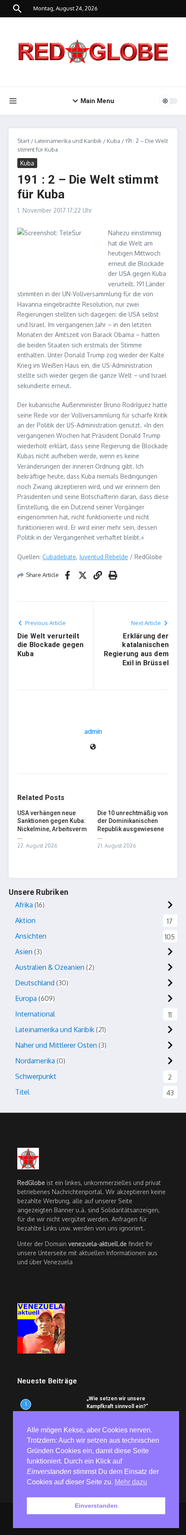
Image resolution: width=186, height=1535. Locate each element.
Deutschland (35, 982)
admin (93, 731)
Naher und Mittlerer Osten (56, 1045)
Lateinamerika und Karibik (68, 140)
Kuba (113, 140)
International (35, 1014)
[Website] (93, 747)
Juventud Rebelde (103, 556)
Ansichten (30, 936)
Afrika (24, 904)
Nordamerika (35, 1060)
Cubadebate (59, 556)
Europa (26, 998)
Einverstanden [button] (96, 1505)
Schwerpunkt (35, 1076)
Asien (23, 951)
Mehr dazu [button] (131, 1482)
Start (23, 140)
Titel (22, 1092)
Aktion (25, 920)
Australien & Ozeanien (49, 967)
